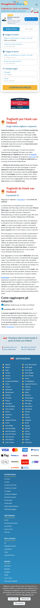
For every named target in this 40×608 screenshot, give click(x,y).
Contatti (6, 482)
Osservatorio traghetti (10, 581)
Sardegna (28, 420)
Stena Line (32, 157)
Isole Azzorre (9, 437)
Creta (7, 384)
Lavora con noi (8, 529)
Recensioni (7, 566)
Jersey (27, 378)
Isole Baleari (9, 439)
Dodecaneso (9, 392)
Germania (8, 403)
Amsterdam (5, 277)
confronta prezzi (20, 87)
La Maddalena (29, 381)
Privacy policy (8, 500)
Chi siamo (7, 479)
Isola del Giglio (10, 428)
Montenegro (29, 398)
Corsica (7, 378)
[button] (20, 19)
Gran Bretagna (10, 406)
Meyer (6, 552)
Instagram (7, 572)
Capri (7, 370)
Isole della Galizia (31, 364)
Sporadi (27, 428)
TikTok (6, 575)
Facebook (7, 569)
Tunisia (27, 437)
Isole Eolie (28, 370)
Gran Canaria (9, 409)
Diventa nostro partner (11, 523)
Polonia (27, 412)
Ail (5, 543)
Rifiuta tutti (25, 599)
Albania (7, 364)
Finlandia (8, 398)
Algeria (7, 367)
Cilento (7, 376)
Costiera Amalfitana (11, 381)
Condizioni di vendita (10, 488)
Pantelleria (28, 409)
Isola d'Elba (9, 426)
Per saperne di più (28, 594)
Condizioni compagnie (10, 494)
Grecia (7, 412)
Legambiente (8, 549)
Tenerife (27, 434)
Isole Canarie (9, 442)
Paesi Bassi (21, 199)
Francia (7, 400)
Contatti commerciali (10, 485)
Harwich (33, 154)
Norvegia (28, 403)
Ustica (27, 439)
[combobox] (20, 40)
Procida (27, 417)
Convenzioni (7, 526)
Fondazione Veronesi (10, 546)
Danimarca (8, 389)
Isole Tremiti (29, 376)
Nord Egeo (28, 400)
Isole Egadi (28, 367)
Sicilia (27, 423)
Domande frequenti (10, 497)
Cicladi (7, 373)
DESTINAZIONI (23, 359)
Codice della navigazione (11, 506)
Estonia (7, 395)
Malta (27, 392)
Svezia (27, 431)
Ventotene (28, 442)
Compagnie (7, 491)
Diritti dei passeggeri (10, 509)
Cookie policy (8, 503)
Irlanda (7, 417)
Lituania (27, 389)
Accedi (6, 520)
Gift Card (7, 532)
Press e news (8, 578)
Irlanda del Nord (10, 420)
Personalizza (19, 603)
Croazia (7, 387)
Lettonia (27, 387)
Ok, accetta (13, 599)
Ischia (7, 423)
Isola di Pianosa (10, 434)
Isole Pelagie (29, 373)
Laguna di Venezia (31, 384)
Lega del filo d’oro (9, 555)
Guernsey (8, 414)
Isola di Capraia (10, 431)
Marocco (28, 395)
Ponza (27, 414)
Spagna (27, 426)
